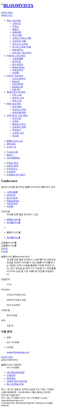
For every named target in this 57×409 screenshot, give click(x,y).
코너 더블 (17, 35)
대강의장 (16, 61)
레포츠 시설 (18, 98)
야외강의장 (17, 70)
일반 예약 (17, 106)
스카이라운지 (18, 78)
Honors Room (18, 67)
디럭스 (15, 26)
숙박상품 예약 (19, 112)
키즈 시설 (17, 95)
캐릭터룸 (16, 32)
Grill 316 (16, 89)
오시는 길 (11, 147)
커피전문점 (17, 84)
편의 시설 (17, 101)
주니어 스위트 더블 (21, 47)
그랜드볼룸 (17, 58)
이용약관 (11, 375)
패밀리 (15, 29)
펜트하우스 (17, 50)
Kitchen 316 (17, 87)
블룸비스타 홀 (13, 219)
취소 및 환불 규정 (15, 384)
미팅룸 (15, 73)
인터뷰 (15, 136)
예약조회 (11, 144)
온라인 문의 (7, 357)
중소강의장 (17, 64)
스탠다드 (16, 23)
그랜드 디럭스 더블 (21, 38)
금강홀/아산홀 (13, 222)
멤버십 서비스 (19, 124)
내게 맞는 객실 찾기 (22, 53)
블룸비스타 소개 (15, 141)
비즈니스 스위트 (20, 44)
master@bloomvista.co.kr (18, 352)
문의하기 (16, 130)
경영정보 (11, 378)
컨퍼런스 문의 (19, 109)
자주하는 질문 (19, 127)
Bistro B (16, 81)
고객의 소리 (18, 133)
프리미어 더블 (19, 41)
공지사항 (16, 118)
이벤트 (15, 121)
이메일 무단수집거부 (17, 381)
